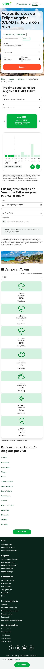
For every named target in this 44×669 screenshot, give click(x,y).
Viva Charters (6, 638)
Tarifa (25, 38)
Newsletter (5, 593)
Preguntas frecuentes (9, 608)
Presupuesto (5, 217)
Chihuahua (5, 510)
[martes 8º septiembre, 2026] (38, 156)
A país (8, 655)
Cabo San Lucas (7, 486)
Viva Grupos (5, 635)
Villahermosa (5, 496)
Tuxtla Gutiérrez (7, 481)
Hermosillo (5, 515)
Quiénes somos (6, 544)
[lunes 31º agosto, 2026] (12, 156)
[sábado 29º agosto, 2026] (6, 156)
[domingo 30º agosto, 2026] (9, 156)
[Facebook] (11, 647)
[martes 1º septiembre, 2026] (15, 156)
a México (21, 79)
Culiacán (4, 519)
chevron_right (39, 121)
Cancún (4, 458)
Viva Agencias (6, 629)
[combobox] (22, 99)
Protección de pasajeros (10, 611)
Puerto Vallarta (6, 491)
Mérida (3, 477)
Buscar (22, 67)
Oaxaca (4, 500)
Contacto (4, 604)
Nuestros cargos (7, 568)
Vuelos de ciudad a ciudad (27, 655)
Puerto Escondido (7, 505)
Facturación (5, 617)
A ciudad (14, 655)
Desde (6, 43)
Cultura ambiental (7, 580)
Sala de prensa (6, 586)
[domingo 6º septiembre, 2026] (32, 150)
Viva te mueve (6, 641)
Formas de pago (7, 572)
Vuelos (11, 79)
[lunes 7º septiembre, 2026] (35, 156)
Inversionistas (6, 583)
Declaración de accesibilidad (11, 620)
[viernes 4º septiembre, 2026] (25, 156)
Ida (5, 57)
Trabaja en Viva (6, 590)
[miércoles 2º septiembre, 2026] (19, 156)
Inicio (3, 79)
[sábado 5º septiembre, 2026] (29, 156)
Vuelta (25, 57)
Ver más (22, 532)
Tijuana (3, 472)
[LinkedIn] (24, 647)
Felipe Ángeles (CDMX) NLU (13, 45)
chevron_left (4, 121)
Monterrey (5, 462)
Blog (3, 596)
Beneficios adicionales (9, 550)
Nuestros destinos (7, 547)
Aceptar (22, 665)
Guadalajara (5, 467)
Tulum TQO (8, 52)
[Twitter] (17, 647)
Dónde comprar (6, 614)
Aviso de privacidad (8, 562)
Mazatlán (4, 524)
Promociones (22, 4)
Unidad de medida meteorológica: (31, 273)
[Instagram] (31, 647)
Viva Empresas (6, 632)
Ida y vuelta (8, 34)
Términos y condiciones (9, 559)
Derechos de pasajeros (9, 565)
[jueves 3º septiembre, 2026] (22, 154)
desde (4, 96)
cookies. (18, 659)
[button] (21, 34)
